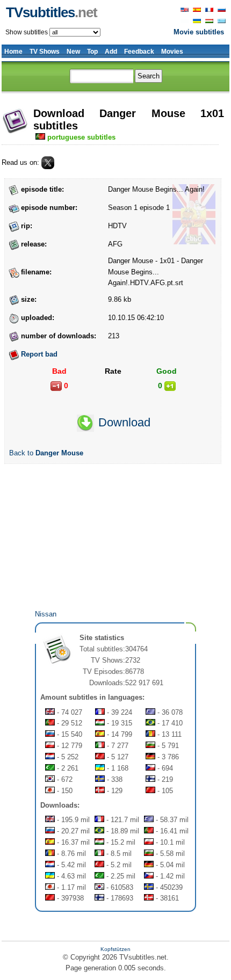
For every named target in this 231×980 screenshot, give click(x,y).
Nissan (45, 614)
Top (92, 51)
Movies (172, 51)
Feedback (139, 51)
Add (111, 51)
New (73, 51)
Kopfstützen (115, 949)
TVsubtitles (51, 12)
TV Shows (45, 51)
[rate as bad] (56, 386)
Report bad (39, 354)
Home (13, 51)
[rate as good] (170, 386)
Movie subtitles (199, 32)
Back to (46, 453)
